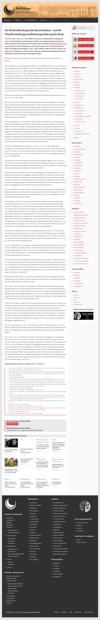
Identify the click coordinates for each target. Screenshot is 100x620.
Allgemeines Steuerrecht (13, 576)
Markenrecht (78, 119)
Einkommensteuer (80, 93)
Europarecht (77, 74)
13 (11, 309)
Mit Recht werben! (81, 542)
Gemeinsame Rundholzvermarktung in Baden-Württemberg (26, 460)
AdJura (78, 540)
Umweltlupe (77, 198)
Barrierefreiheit (78, 304)
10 (35, 212)
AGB (75, 300)
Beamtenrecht (12, 538)
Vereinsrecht (78, 131)
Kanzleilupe (77, 176)
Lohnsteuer (11, 593)
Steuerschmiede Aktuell (80, 253)
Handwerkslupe (78, 163)
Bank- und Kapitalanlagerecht (16, 554)
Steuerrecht (77, 87)
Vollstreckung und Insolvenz (82, 134)
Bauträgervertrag (11, 430)
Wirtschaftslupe (78, 203)
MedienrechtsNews (79, 242)
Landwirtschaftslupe (79, 179)
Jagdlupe (76, 173)
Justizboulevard (78, 237)
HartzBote (76, 275)
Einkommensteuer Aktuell (81, 223)
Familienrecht (77, 77)
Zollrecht (76, 137)
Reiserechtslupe (78, 190)
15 (56, 314)
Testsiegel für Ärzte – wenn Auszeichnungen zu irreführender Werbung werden (11, 471)
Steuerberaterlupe (79, 192)
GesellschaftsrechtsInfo (80, 231)
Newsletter (79, 525)
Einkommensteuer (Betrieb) (15, 584)
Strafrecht (76, 102)
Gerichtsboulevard (79, 228)
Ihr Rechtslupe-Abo (30, 20)
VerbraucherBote (78, 283)
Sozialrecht (77, 85)
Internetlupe (77, 171)
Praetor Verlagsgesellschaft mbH (31, 612)
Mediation (76, 82)
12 (27, 271)
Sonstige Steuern (11, 601)
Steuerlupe (77, 195)
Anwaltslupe (77, 146)
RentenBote (77, 281)
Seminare (79, 528)
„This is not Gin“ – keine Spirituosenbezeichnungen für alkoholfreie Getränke (42, 446)
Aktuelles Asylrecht (79, 212)
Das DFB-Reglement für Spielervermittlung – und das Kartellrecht (58, 466)
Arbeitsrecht (77, 71)
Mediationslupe (78, 182)
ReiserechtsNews (78, 247)
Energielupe (77, 157)
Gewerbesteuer (12, 588)
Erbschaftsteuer (79, 96)
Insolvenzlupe (77, 168)
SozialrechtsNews (78, 250)
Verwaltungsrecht (79, 105)
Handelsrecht (78, 113)
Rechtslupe (23, 8)
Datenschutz (77, 302)
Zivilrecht (76, 125)
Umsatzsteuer (79, 98)
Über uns (43, 20)
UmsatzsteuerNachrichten (81, 258)
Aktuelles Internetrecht (80, 218)
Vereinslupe (77, 201)
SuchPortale (80, 531)
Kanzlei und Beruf (78, 79)
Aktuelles (17, 20)
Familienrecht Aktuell (79, 226)
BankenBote (77, 273)
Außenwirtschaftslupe (80, 149)
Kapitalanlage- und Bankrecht (83, 116)
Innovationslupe (78, 165)
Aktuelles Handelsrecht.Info (81, 215)
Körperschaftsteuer (13, 591)
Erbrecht (77, 128)
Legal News (77, 239)
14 (57, 312)
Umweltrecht (11, 543)
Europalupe (77, 160)
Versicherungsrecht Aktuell (81, 261)
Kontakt (76, 295)
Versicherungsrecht (80, 121)
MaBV (18, 430)
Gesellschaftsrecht (80, 111)
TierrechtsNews (78, 256)
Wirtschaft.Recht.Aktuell (80, 264)
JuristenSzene (77, 234)
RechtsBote (77, 278)
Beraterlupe (77, 152)
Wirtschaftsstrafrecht (14, 532)
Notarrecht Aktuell (79, 245)
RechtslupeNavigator (79, 187)
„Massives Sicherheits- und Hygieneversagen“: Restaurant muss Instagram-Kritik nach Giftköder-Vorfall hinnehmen (58, 446)
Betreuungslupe (78, 154)
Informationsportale (82, 523)
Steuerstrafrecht (12, 530)
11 (54, 229)
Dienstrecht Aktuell (79, 220)
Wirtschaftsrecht (12, 424)
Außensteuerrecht (80, 90)
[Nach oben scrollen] (97, 617)
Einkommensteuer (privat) (15, 586)
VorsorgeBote (77, 286)
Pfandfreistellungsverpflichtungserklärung (32, 430)
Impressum (77, 297)
